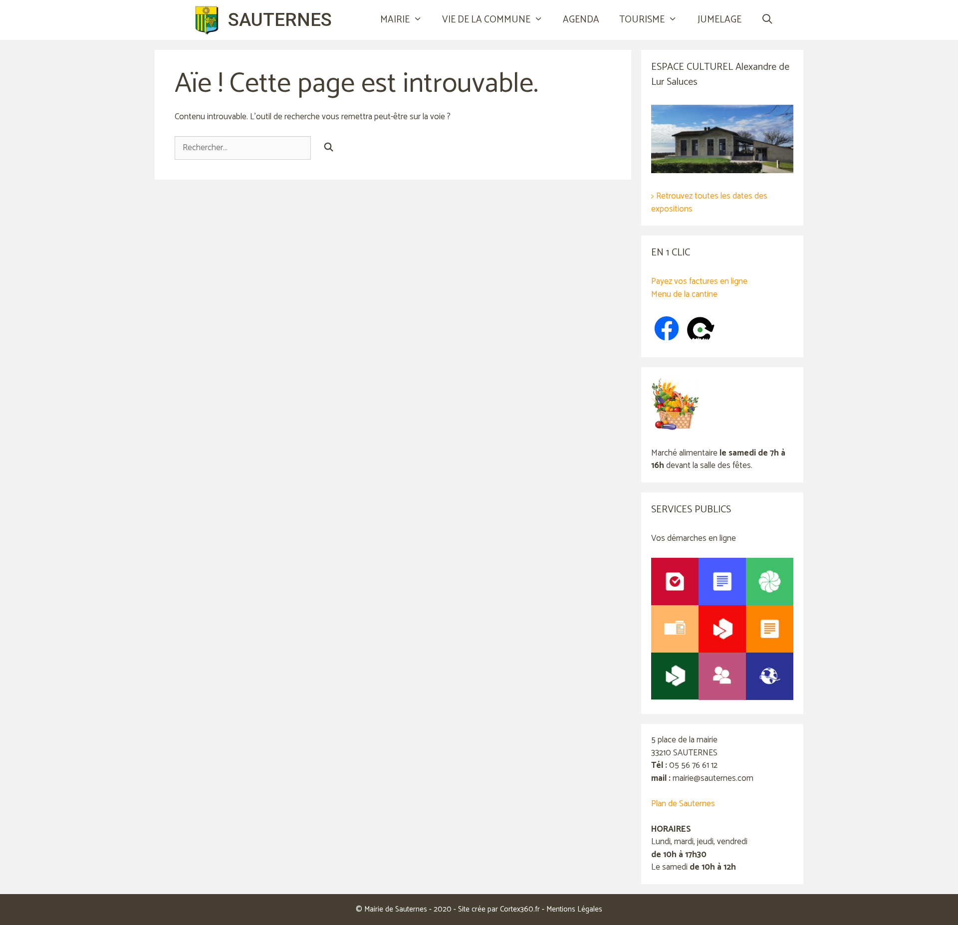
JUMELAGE (719, 19)
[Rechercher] (329, 148)
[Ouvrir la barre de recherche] (767, 20)
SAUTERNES (280, 19)
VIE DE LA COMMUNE (486, 19)
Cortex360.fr (520, 909)
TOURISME (642, 19)
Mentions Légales (574, 909)
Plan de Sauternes (683, 804)
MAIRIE (395, 19)
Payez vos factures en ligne (699, 281)
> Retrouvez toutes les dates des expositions (709, 202)
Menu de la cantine (684, 294)
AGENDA (581, 19)
